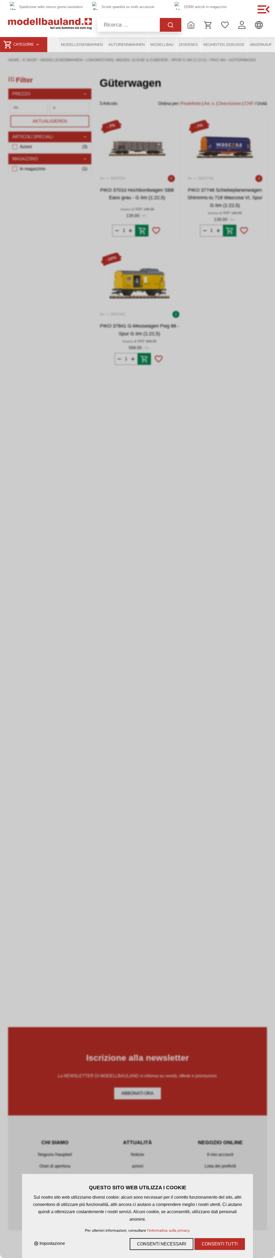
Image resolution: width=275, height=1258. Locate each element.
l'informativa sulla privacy (168, 1230)
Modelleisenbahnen (82, 44)
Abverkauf (261, 44)
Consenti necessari (161, 1244)
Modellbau (161, 44)
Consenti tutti (220, 1244)
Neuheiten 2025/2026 (223, 44)
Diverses (188, 44)
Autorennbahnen (126, 44)
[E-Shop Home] (50, 25)
